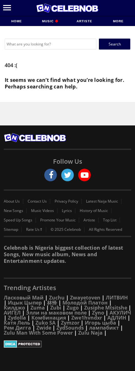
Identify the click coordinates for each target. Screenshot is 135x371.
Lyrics (67, 210)
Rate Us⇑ (34, 229)
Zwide (43, 327)
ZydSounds (70, 327)
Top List (109, 220)
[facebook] (50, 175)
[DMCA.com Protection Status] (67, 344)
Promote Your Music (58, 220)
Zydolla (17, 317)
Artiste (84, 21)
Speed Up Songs (18, 220)
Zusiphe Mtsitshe (105, 307)
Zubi (55, 307)
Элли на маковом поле (56, 312)
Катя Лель (17, 322)
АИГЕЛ (12, 312)
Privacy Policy (66, 201)
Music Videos (42, 210)
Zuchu (57, 297)
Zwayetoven (85, 297)
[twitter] (67, 175)
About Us (12, 201)
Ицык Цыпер (25, 302)
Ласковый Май (24, 297)
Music (48, 21)
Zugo (73, 307)
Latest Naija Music (102, 201)
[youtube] (84, 175)
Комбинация (48, 317)
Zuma (37, 307)
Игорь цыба (100, 322)
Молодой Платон (85, 302)
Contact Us (37, 201)
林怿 (52, 302)
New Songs (13, 210)
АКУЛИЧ (120, 312)
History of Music (94, 210)
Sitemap (11, 229)
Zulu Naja (90, 332)
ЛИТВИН (117, 297)
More (118, 21)
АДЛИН (116, 317)
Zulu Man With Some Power (38, 332)
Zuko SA (45, 322)
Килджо (14, 307)
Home (16, 21)
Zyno (98, 312)
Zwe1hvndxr (86, 317)
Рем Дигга (17, 327)
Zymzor (70, 322)
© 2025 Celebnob (66, 229)
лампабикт (104, 327)
